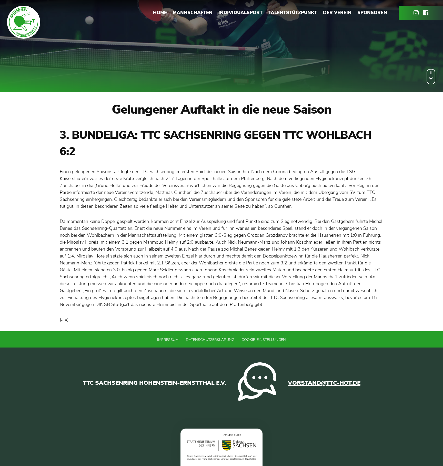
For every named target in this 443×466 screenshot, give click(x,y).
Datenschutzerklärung (210, 339)
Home (160, 12)
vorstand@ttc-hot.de (324, 383)
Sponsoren (372, 12)
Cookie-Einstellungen (263, 339)
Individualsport (240, 12)
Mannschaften (193, 12)
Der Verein (337, 12)
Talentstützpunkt (292, 12)
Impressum (167, 339)
